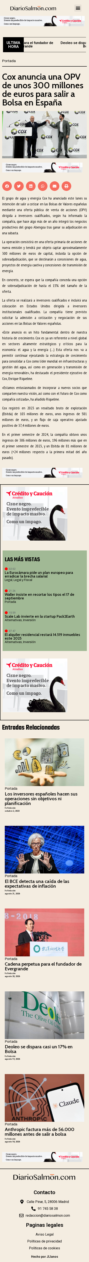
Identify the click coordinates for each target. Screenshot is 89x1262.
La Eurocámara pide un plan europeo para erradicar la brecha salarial (39, 574)
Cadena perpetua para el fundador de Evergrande (43, 966)
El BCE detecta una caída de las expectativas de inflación (37, 883)
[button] (77, 8)
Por (10, 808)
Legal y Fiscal (23, 580)
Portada (9, 61)
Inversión (29, 620)
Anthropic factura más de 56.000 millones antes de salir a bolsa (39, 1131)
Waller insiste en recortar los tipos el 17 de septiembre (39, 596)
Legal (8, 580)
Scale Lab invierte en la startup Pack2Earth (40, 616)
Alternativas (13, 620)
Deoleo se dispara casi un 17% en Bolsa (39, 1049)
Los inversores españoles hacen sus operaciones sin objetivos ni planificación (41, 798)
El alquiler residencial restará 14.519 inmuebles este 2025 (42, 636)
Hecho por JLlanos (44, 1256)
